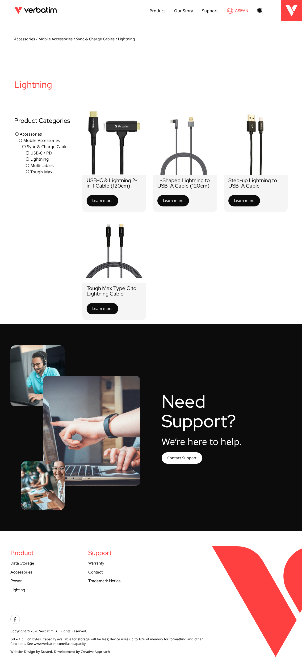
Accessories (24, 39)
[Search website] (260, 11)
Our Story (183, 10)
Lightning (39, 159)
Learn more (102, 200)
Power (16, 580)
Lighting (17, 589)
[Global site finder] (237, 11)
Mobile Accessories (55, 39)
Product (157, 10)
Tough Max (41, 172)
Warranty (96, 563)
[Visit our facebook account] (15, 623)
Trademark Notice (104, 580)
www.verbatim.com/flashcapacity (59, 643)
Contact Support (182, 457)
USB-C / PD (41, 153)
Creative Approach (95, 651)
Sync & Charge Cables (95, 39)
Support (210, 10)
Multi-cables (42, 165)
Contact (95, 572)
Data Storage (22, 563)
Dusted (46, 651)
